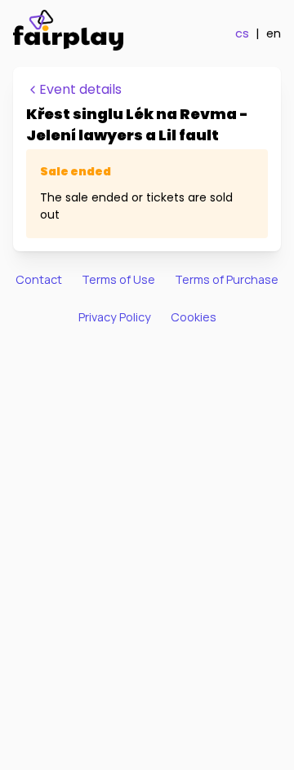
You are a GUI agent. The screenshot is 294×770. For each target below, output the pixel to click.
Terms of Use (118, 279)
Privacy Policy (114, 317)
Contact (39, 279)
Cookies (193, 317)
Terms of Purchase (226, 279)
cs (242, 33)
